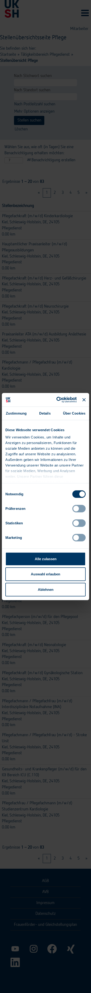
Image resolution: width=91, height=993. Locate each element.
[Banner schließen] (84, 399)
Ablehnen (45, 589)
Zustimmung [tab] (16, 413)
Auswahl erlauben (45, 574)
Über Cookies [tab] (74, 413)
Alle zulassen (45, 559)
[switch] (79, 508)
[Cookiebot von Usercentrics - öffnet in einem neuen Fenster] (58, 400)
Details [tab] (45, 413)
